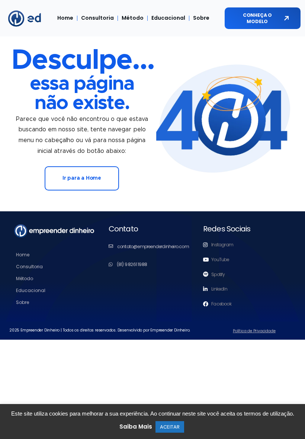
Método (133, 18)
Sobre (201, 18)
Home (65, 18)
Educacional (168, 18)
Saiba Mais (135, 426)
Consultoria (97, 18)
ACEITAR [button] (170, 426)
